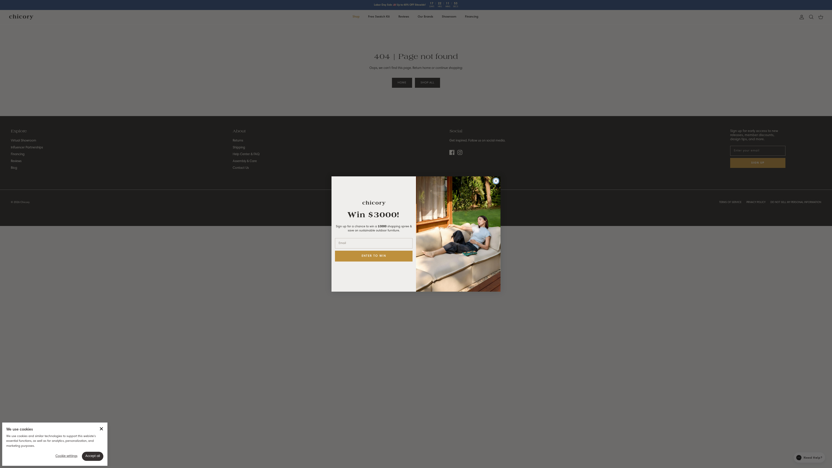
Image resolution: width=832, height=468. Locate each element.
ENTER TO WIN (374, 256)
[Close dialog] (496, 181)
